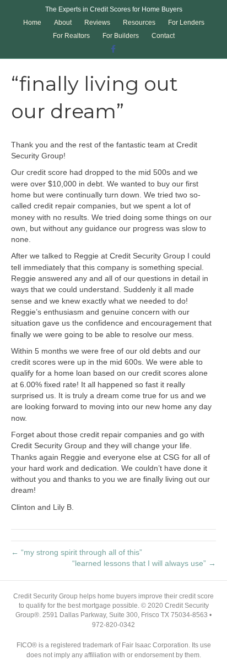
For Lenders (186, 22)
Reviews (97, 22)
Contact (163, 36)
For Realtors (71, 36)
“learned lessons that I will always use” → (144, 563)
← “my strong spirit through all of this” (76, 552)
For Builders (120, 36)
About (63, 22)
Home (32, 22)
